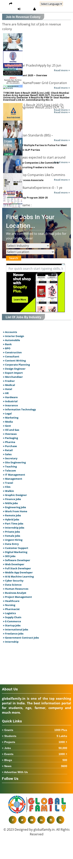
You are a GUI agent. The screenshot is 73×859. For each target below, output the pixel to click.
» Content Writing (14, 360)
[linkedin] (41, 820)
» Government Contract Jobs (21, 637)
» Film (7, 487)
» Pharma (9, 442)
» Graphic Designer (15, 495)
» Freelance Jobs (13, 633)
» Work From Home (15, 511)
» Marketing (10, 417)
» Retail (8, 450)
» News (34, 766)
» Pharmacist (11, 609)
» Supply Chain (12, 617)
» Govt (7, 425)
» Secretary (10, 458)
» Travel (8, 483)
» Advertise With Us (15, 772)
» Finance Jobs (12, 499)
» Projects (34, 742)
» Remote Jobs (12, 515)
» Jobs (34, 748)
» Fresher (9, 381)
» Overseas (10, 434)
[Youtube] (32, 820)
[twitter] (22, 820)
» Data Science (12, 584)
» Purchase (10, 446)
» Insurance (10, 405)
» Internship (10, 641)
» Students (34, 736)
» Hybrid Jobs (11, 519)
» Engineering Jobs (14, 507)
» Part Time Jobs (13, 523)
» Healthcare (11, 601)
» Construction (12, 352)
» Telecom (9, 470)
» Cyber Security (13, 580)
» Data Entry (11, 544)
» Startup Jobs (11, 625)
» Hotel (7, 389)
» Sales (7, 454)
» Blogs (34, 760)
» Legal (7, 413)
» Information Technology (19, 409)
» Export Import (13, 372)
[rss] (60, 820)
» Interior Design (13, 336)
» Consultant (11, 356)
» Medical (9, 385)
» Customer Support (15, 548)
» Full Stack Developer (17, 568)
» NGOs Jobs (10, 503)
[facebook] (13, 820)
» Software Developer (16, 560)
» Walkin (8, 491)
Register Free (47, 9)
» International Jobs (15, 629)
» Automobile (11, 340)
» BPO (6, 348)
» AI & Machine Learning (18, 576)
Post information (26, 4)
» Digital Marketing (15, 552)
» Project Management (17, 597)
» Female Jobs (11, 535)
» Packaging (10, 438)
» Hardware (10, 397)
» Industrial (10, 401)
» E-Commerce (12, 621)
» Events (34, 754)
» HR (6, 393)
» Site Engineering (14, 462)
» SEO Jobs (9, 556)
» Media (8, 421)
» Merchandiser (13, 377)
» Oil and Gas (11, 430)
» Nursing (9, 605)
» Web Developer (13, 564)
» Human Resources (15, 588)
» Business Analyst (14, 593)
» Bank (7, 344)
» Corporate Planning (16, 364)
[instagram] (51, 820)
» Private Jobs (11, 531)
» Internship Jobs (13, 527)
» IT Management (14, 474)
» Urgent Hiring (12, 540)
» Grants (34, 730)
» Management (12, 478)
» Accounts (10, 332)
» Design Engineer (14, 368)
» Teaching (10, 466)
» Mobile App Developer (18, 572)
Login (26, 9)
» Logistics (9, 613)
